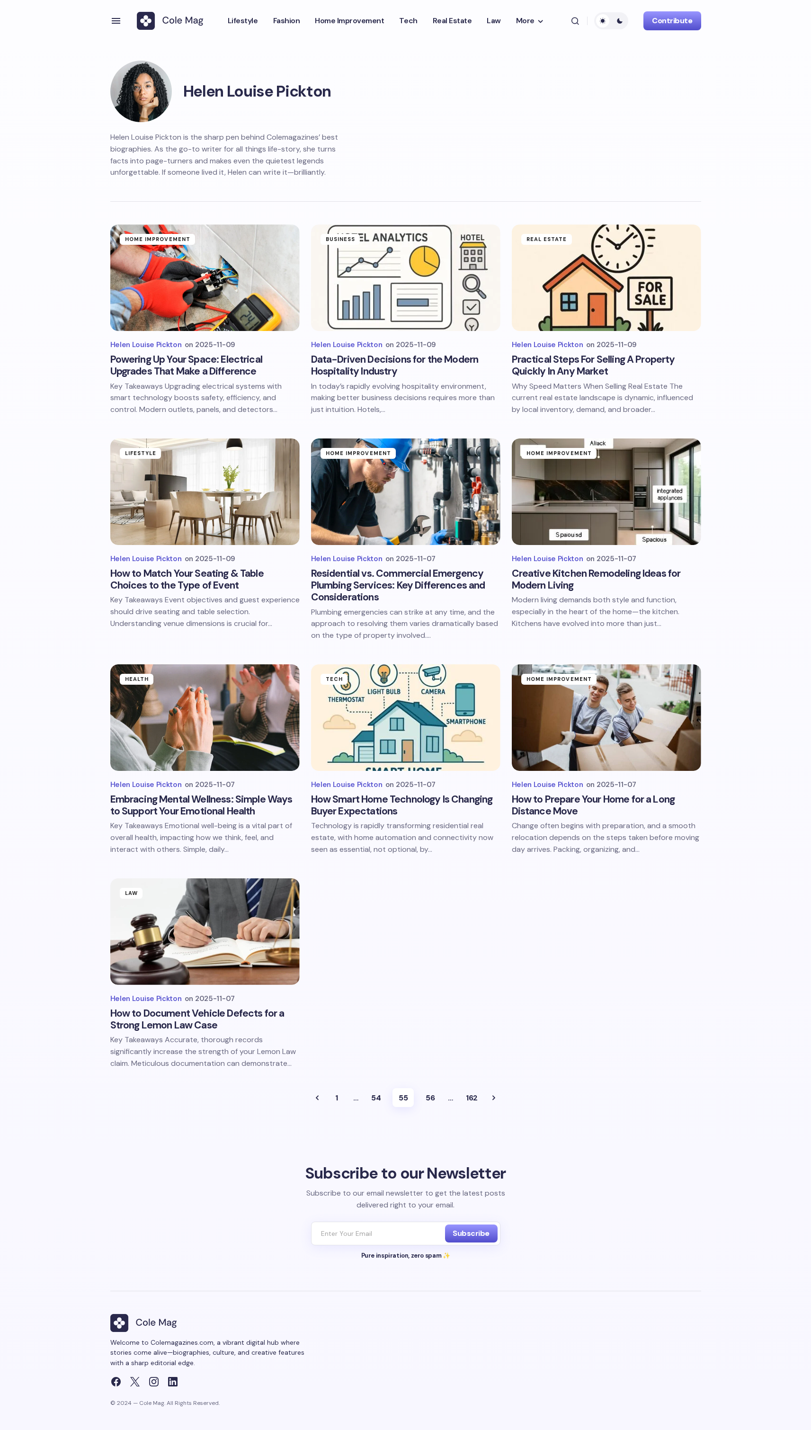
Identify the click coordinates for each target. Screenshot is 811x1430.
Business (341, 239)
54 (376, 1098)
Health (137, 679)
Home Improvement (158, 239)
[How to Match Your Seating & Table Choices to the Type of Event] (205, 491)
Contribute (672, 21)
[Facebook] (116, 1381)
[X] (134, 1381)
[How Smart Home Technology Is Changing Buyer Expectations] (405, 717)
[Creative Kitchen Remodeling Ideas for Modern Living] (606, 491)
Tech (334, 679)
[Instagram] (153, 1381)
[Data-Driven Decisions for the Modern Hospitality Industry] (405, 277)
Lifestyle (141, 453)
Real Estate (546, 239)
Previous (317, 1097)
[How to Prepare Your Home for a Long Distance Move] (606, 717)
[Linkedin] (172, 1381)
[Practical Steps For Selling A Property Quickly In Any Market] (606, 277)
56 (430, 1098)
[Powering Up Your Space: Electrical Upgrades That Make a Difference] (205, 277)
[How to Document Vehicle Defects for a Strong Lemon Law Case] (205, 931)
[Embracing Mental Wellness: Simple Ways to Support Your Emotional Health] (205, 717)
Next (494, 1097)
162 (472, 1098)
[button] (116, 21)
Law (131, 893)
